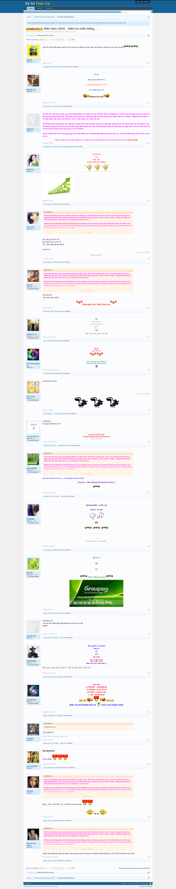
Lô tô (124, 23)
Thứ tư (70, 23)
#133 (148, 609)
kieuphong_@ (32, 334)
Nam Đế (29, 573)
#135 (148, 673)
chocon (50, 637)
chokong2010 (32, 468)
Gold (44, 106)
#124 (148, 200)
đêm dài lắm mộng (31, 844)
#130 (148, 442)
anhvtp (57, 677)
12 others (62, 262)
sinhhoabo (56, 106)
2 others (67, 767)
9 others (75, 146)
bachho (29, 285)
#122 (148, 102)
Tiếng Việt (27, 883)
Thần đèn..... (50, 413)
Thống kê (103, 23)
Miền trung (45, 23)
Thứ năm (76, 23)
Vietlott (52, 23)
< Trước (41, 39)
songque (30, 738)
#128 (148, 370)
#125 (148, 258)
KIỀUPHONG (31, 661)
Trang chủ (136, 883)
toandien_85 (31, 636)
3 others (65, 743)
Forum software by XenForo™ (40, 886)
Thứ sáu (82, 23)
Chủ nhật (96, 23)
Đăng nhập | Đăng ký (143, 2)
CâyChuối (30, 129)
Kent (44, 340)
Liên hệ (124, 883)
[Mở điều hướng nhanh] (148, 17)
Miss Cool (56, 66)
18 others (64, 106)
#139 (148, 817)
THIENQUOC (57, 146)
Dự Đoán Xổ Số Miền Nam (43, 31)
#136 (148, 712)
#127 (148, 337)
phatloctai (30, 169)
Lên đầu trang (144, 883)
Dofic (55, 204)
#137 (148, 739)
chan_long (30, 396)
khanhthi (30, 791)
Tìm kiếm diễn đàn (31, 11)
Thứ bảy (89, 23)
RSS (150, 883)
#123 (148, 143)
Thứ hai (58, 23)
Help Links (49, 8)
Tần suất (119, 23)
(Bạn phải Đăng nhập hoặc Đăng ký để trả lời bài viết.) (134, 868)
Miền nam (31, 23)
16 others (62, 204)
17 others (63, 613)
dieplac (29, 60)
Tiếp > (73, 39)
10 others (62, 311)
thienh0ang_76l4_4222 (64, 31)
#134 (148, 634)
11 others (71, 66)
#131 (148, 492)
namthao (49, 106)
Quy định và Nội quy (146, 886)
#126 (148, 307)
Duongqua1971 (47, 66)
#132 (148, 546)
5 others (65, 637)
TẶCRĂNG (30, 519)
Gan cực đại (111, 23)
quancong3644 (32, 766)
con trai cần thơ (32, 436)
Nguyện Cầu (31, 89)
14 (69, 39)
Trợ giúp (129, 883)
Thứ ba (64, 23)
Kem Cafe (30, 227)
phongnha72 (31, 700)
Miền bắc (38, 23)
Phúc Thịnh (54, 311)
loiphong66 (62, 66)
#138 (148, 764)
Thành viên (39, 8)
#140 (148, 857)
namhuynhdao (66, 146)
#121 (148, 63)
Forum (30, 8)
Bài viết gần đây (43, 11)
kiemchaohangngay (33, 364)
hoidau (49, 550)
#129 (148, 410)
